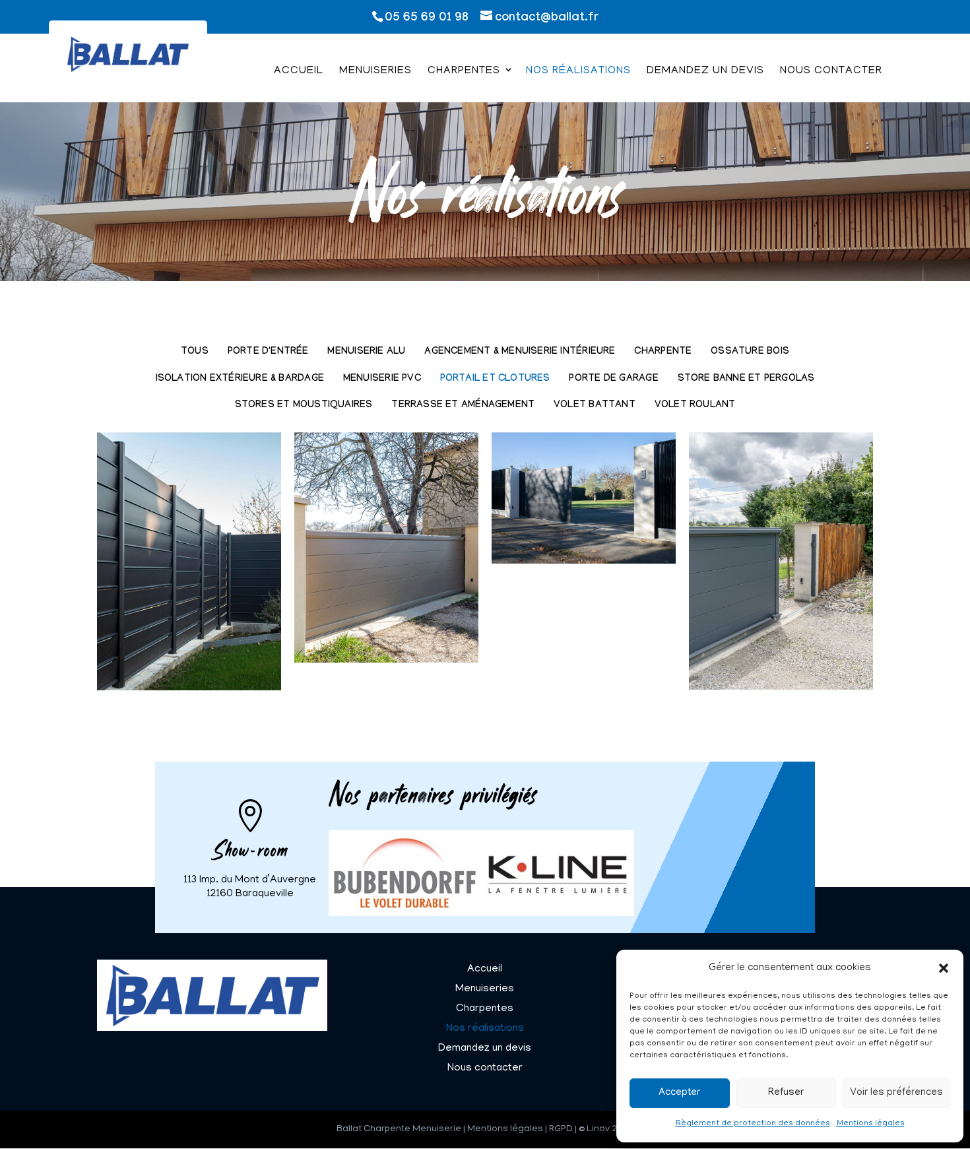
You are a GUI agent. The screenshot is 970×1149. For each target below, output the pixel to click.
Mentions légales (871, 1123)
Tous (195, 352)
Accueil (298, 72)
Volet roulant (695, 405)
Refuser (786, 1093)
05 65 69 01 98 (427, 19)
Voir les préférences (896, 1093)
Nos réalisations (578, 72)
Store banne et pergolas (746, 379)
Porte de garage (613, 379)
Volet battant (594, 405)
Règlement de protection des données (753, 1123)
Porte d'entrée (268, 352)
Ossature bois (750, 352)
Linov (598, 1129)
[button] (943, 968)
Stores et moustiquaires (304, 405)
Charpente (663, 352)
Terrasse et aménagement (462, 405)
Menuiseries (375, 72)
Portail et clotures (495, 379)
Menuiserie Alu (366, 352)
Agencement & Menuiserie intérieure (519, 352)
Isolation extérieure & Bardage (240, 379)
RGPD (561, 1129)
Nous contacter (831, 72)
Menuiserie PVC (382, 379)
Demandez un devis (705, 72)
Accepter (679, 1093)
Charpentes (464, 72)
